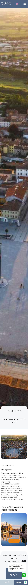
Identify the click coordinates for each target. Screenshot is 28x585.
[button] (24, 4)
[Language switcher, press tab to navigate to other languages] (18, 4)
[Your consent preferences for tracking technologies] (25, 582)
